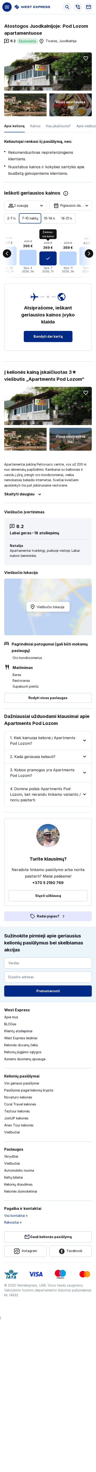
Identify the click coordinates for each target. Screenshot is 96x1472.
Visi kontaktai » (16, 1216)
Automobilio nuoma (19, 1170)
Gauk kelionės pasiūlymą (51, 1237)
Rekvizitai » (13, 1222)
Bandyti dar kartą (48, 336)
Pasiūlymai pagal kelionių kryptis (28, 1090)
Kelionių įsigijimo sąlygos (22, 1052)
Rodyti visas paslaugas (48, 698)
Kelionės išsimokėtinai (20, 1191)
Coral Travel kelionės (20, 1104)
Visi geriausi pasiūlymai (21, 1083)
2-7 (11, 218)
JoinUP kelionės (16, 1118)
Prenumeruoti (48, 991)
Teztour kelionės (17, 1111)
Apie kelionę (14, 126)
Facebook (74, 1251)
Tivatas (51, 41)
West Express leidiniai (20, 1038)
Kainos (35, 126)
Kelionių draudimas (18, 1184)
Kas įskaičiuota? (58, 126)
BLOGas (10, 1024)
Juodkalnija (67, 41)
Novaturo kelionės (18, 1097)
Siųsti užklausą (48, 896)
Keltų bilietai (13, 1177)
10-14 (49, 218)
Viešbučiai (12, 1132)
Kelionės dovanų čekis (21, 1045)
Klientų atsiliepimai (18, 1031)
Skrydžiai (11, 1156)
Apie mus (11, 1017)
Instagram (29, 1251)
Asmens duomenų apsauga (24, 1059)
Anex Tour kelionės (19, 1125)
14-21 (66, 218)
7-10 (30, 218)
